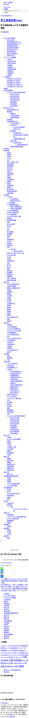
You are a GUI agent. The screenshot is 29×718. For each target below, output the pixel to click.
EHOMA (17, 645)
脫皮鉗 (9, 307)
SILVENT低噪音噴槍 (13, 518)
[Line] (14, 568)
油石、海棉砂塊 (11, 278)
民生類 (6, 501)
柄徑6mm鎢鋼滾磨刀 (16, 208)
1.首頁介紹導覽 (14, 115)
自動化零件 (13, 140)
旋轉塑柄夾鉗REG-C (16, 377)
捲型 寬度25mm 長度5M (13, 80)
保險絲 (9, 441)
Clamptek (11, 645)
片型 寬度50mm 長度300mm (15, 84)
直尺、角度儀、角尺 (13, 162)
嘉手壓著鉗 (13, 102)
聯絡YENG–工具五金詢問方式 (12, 670)
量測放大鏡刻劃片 (12, 191)
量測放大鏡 (10, 189)
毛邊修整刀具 (11, 261)
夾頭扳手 (9, 325)
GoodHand (13, 648)
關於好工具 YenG (9, 108)
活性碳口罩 (10, 503)
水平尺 (9, 158)
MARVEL (15, 650)
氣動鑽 (9, 522)
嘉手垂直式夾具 (14, 96)
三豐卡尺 (9, 59)
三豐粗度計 (10, 71)
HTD (24, 648)
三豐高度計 (10, 67)
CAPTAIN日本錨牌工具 (13, 328)
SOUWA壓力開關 (12, 485)
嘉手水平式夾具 (14, 94)
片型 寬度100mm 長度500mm (15, 86)
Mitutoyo (22, 650)
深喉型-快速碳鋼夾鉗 (16, 381)
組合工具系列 (11, 40)
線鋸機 (9, 458)
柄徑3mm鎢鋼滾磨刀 (16, 206)
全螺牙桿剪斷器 (11, 286)
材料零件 (6, 536)
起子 (8, 336)
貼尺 (8, 160)
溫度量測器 (10, 173)
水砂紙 (9, 241)
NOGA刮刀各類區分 (19, 127)
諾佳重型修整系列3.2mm (14, 42)
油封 (8, 414)
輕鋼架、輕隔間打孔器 (13, 288)
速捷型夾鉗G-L (14, 389)
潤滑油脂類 (10, 495)
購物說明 (12, 113)
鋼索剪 (9, 309)
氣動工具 (6, 513)
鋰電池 (9, 443)
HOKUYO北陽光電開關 (14, 439)
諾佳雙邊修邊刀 (11, 51)
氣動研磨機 (10, 520)
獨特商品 (9, 505)
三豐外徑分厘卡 (11, 61)
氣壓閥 (9, 480)
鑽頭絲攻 (9, 245)
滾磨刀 (16, 666)
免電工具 (6, 472)
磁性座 (9, 404)
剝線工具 (24, 660)
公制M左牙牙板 (18, 251)
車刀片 (9, 264)
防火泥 (9, 491)
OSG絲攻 (9, 197)
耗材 (21, 666)
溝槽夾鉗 (12, 383)
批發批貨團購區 (8, 90)
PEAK (26, 652)
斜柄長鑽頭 (10, 239)
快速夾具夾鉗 (17, 142)
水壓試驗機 (10, 179)
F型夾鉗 (9, 369)
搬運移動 (9, 358)
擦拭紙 (9, 259)
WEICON (20, 657)
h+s (19, 648)
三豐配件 (9, 75)
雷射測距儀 (10, 166)
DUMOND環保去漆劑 (13, 493)
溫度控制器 (10, 452)
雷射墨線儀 (10, 164)
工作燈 (9, 445)
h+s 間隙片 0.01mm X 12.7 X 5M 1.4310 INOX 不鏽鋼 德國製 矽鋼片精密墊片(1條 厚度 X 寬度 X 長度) (14, 580)
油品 (8, 263)
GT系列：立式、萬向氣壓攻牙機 (16, 516)
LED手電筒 (10, 449)
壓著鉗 (9, 294)
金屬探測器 (10, 193)
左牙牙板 (12, 249)
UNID (16, 657)
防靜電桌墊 (10, 410)
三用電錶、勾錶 (11, 447)
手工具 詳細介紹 (15, 123)
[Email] (14, 574)
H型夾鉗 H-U (11, 365)
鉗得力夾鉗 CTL (15, 392)
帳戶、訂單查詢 (8, 2)
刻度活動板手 (11, 344)
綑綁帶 (9, 530)
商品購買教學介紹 (12, 121)
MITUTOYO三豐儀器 (10, 57)
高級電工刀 (10, 274)
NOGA (3, 653)
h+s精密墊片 (7, 77)
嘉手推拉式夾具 (14, 98)
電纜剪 (9, 315)
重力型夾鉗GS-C (15, 390)
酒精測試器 (10, 185)
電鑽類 (9, 462)
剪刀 (8, 237)
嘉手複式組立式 (14, 429)
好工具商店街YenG (11, 20)
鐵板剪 (9, 313)
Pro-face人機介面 (12, 396)
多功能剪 (9, 296)
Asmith (2, 645)
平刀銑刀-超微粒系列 (13, 212)
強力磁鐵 (9, 402)
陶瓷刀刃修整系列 (12, 53)
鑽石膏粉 (9, 270)
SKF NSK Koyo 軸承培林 (14, 398)
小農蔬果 (6, 593)
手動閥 (9, 478)
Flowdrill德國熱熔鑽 (12, 210)
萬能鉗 (9, 321)
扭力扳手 (19, 663)
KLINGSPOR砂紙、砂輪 (14, 216)
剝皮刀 (9, 235)
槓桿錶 (9, 177)
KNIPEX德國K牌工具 (13, 284)
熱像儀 (9, 451)
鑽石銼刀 (9, 218)
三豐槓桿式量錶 (11, 69)
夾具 (8, 400)
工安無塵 (6, 354)
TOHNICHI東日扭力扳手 (14, 338)
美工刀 (9, 266)
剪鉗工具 (6, 282)
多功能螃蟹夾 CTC (12, 367)
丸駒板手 (9, 346)
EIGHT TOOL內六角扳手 (14, 330)
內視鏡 (9, 454)
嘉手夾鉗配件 (14, 106)
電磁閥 (9, 482)
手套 (8, 359)
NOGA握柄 (14, 652)
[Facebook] (14, 571)
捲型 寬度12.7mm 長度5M (14, 78)
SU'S (22, 655)
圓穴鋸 (9, 226)
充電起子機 (10, 470)
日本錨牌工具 (11, 303)
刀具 (11, 660)
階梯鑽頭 (9, 272)
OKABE (18, 652)
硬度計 (9, 183)
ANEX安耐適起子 (12, 327)
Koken (4, 650)
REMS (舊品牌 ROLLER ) (6, 655)
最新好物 (6, 636)
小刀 (8, 228)
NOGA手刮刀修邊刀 (9, 38)
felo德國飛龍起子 (12, 332)
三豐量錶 (9, 65)
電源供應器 (10, 412)
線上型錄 (6, 4)
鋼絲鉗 (9, 311)
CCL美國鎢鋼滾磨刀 (13, 204)
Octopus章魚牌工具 (12, 317)
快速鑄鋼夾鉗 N (14, 375)
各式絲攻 (9, 243)
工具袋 (9, 534)
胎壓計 (9, 175)
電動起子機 (10, 468)
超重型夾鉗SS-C (14, 387)
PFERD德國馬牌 (11, 214)
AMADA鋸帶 (11, 224)
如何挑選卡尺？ (18, 133)
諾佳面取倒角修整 (12, 46)
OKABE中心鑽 (11, 255)
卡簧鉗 (9, 290)
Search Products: (8, 10)
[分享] (14, 576)
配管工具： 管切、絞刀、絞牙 (15, 253)
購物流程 (9, 111)
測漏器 (9, 181)
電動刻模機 (10, 466)
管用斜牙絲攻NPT (15, 201)
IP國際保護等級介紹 (19, 139)
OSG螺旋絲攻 (14, 199)
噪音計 (9, 152)
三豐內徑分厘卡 (11, 63)
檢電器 (9, 437)
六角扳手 (9, 342)
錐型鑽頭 (9, 233)
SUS (26, 655)
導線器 (9, 526)
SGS (19, 655)
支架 (23, 663)
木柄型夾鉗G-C (14, 379)
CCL (5, 645)
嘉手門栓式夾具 (14, 100)
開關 (8, 408)
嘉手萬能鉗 (13, 104)
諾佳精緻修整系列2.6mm (14, 44)
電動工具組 (10, 460)
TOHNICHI (11, 657)
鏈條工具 (9, 474)
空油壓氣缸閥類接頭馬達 (11, 476)
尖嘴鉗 (9, 297)
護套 (8, 222)
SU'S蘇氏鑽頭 (11, 202)
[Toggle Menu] (1, 35)
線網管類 (6, 524)
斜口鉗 (9, 301)
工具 (11, 663)
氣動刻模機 (10, 514)
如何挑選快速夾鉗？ (22, 144)
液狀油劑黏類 (8, 487)
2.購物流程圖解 (14, 117)
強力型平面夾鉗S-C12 (16, 371)
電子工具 (6, 435)
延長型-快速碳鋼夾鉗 (16, 385)
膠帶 (8, 499)
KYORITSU (9, 650)
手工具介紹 (13, 125)
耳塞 (8, 356)
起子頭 (9, 352)
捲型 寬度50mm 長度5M (13, 82)
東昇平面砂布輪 (11, 280)
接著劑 (9, 497)
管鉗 (8, 319)
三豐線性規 (10, 73)
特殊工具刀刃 (11, 55)
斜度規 (9, 156)
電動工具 (6, 456)
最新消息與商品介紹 (13, 109)
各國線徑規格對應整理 (16, 146)
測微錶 (12, 666)
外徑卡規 (9, 170)
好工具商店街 (11, 716)
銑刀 (8, 230)
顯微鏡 (9, 187)
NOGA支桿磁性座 (12, 363)
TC (1, 657)
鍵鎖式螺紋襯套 (11, 220)
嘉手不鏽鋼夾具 (14, 431)
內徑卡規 (9, 168)
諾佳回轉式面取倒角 (13, 47)
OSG (22, 652)
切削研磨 (6, 195)
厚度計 (9, 171)
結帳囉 (6, 9)
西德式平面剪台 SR (12, 394)
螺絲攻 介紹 (17, 129)
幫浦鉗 (9, 299)
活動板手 (9, 348)
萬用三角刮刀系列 (12, 49)
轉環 (8, 538)
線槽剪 (9, 305)
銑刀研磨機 (10, 232)
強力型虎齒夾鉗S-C (15, 373)
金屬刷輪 (9, 276)
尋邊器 (9, 154)
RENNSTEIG (14, 655)
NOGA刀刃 (8, 653)
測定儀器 (8, 666)
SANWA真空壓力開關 (13, 483)
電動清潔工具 (11, 464)
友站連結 (9, 119)
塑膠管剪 (9, 292)
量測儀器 (12, 131)
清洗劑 (9, 489)
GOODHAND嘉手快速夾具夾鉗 (16, 92)
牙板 (8, 247)
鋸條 (8, 268)
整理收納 (6, 528)
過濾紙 (6, 88)
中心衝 (9, 257)
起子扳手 (6, 323)
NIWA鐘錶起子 (11, 340)
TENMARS (5, 657)
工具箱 (9, 532)
